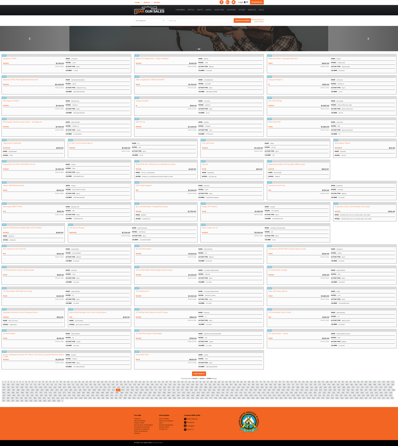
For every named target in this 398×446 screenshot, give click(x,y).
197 (17, 387)
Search (146, 2)
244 (233, 387)
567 (165, 398)
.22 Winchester (9, 334)
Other (241, 10)
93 (347, 382)
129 (108, 385)
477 (144, 395)
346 (316, 390)
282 (18, 390)
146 (183, 385)
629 (58, 401)
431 (320, 393)
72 (264, 382)
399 (169, 393)
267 (339, 387)
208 (69, 387)
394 (145, 393)
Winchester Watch (342, 143)
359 (375, 390)
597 (304, 398)
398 (164, 393)
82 (303, 382)
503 (269, 395)
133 (126, 385)
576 (206, 398)
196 (13, 387)
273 (367, 387)
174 (306, 385)
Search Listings (242, 20)
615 (388, 398)
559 (129, 398)
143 (170, 385)
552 (99, 398)
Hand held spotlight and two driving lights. (87, 312)
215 (101, 387)
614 (383, 398)
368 (22, 393)
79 (291, 382)
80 (296, 382)
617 (4, 401)
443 (376, 393)
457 (50, 395)
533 (12, 398)
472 (121, 395)
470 (111, 395)
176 (315, 385)
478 (149, 395)
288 (47, 390)
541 (49, 398)
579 (220, 398)
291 (61, 390)
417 (254, 393)
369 (27, 393)
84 (311, 382)
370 (31, 393)
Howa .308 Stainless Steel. (13, 185)
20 (68, 382)
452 (27, 395)
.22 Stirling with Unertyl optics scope (18, 270)
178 (324, 385)
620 (17, 401)
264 (325, 387)
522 (354, 395)
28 (98, 382)
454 (36, 395)
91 (339, 382)
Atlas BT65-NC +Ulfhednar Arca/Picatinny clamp (156, 164)
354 (352, 390)
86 (319, 382)
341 (292, 390)
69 (253, 382)
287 (42, 390)
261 (312, 387)
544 (62, 398)
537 (30, 398)
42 (151, 382)
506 (283, 395)
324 (214, 390)
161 (249, 385)
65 (237, 382)
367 (17, 393)
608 (356, 398)
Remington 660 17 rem (12, 207)
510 (303, 395)
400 (173, 393)
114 (43, 385)
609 (361, 398)
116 (52, 385)
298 (94, 390)
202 (40, 387)
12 (39, 382)
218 (114, 387)
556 (116, 398)
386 (107, 393)
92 (343, 382)
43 (155, 382)
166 (270, 385)
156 (227, 385)
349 (330, 390)
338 (278, 390)
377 (64, 393)
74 (272, 382)
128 (104, 385)
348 (325, 390)
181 (338, 385)
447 (4, 395)
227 (155, 387)
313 (165, 390)
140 (156, 385)
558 (125, 398)
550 (90, 398)
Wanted (252, 10)
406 (203, 393)
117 (56, 385)
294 (75, 390)
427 (300, 393)
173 (302, 385)
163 (257, 385)
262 (316, 387)
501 (260, 395)
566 (161, 398)
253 (275, 387)
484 (178, 395)
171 (293, 385)
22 (75, 382)
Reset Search (259, 21)
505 (279, 395)
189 (374, 385)
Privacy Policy (164, 427)
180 (333, 385)
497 (241, 395)
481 (163, 395)
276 (381, 387)
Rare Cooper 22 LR (210, 228)
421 (272, 393)
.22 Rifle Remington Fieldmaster (149, 334)
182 (342, 385)
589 (267, 398)
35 (124, 382)
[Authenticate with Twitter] (233, 2)
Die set (205, 164)
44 (159, 382)
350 (335, 390)
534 (17, 398)
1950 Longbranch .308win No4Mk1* (150, 80)
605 (342, 398)
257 (293, 387)
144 (174, 385)
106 (8, 385)
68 (249, 382)
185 (356, 385)
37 (132, 382)
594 (290, 398)
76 (280, 382)
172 (297, 385)
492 (217, 395)
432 (324, 393)
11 (36, 382)
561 (138, 398)
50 (182, 382)
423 (282, 393)
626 (44, 401)
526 (372, 395)
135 (134, 385)
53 (193, 382)
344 (306, 390)
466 (92, 395)
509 (298, 395)
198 (22, 387)
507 (288, 395)
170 (288, 385)
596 (299, 398)
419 (263, 393)
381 (83, 393)
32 (113, 382)
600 (318, 398)
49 (178, 382)
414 (240, 393)
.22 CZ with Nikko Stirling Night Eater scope (154, 270)
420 (268, 393)
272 (362, 387)
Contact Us (163, 429)
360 (380, 390)
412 (232, 393)
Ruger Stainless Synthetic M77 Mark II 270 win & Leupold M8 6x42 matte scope (33, 356)
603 (332, 398)
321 (200, 390)
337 (273, 390)
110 (27, 385)
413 (236, 393)
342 (297, 390)
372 (41, 393)
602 (327, 398)
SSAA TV (190, 429)
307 (137, 390)
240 (215, 387)
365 (8, 393)
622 (26, 401)
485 (183, 395)
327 (227, 390)
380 (78, 393)
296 (84, 390)
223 (136, 387)
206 (59, 387)
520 (345, 395)
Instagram (191, 426)
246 (243, 387)
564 (152, 398)
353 (348, 390)
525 (368, 395)
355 (357, 390)
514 (320, 395)
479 (153, 395)
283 (23, 390)
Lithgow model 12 (275, 80)
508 (293, 395)
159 (240, 385)
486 (187, 395)
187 (365, 385)
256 (289, 387)
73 (268, 382)
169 (284, 385)
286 (37, 390)
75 (276, 382)
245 (238, 387)
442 (371, 393)
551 (94, 398)
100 (374, 382)
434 (333, 393)
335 (264, 390)
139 (152, 385)
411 (227, 393)
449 (13, 395)
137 (143, 385)
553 (103, 398)
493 (222, 395)
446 (390, 393)
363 (393, 390)
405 (198, 393)
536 (26, 398)
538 (35, 398)
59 (215, 382)
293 (70, 390)
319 (191, 390)
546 (71, 398)
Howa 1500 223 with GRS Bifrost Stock (19, 164)
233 (182, 387)
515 (324, 395)
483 (173, 395)
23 (79, 382)
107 (13, 385)
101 (379, 382)
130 (113, 385)
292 (66, 390)
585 (248, 398)
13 (43, 382)
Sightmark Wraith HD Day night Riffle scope (286, 164)
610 (366, 398)
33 (117, 382)
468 (102, 395)
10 (32, 382)
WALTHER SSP (274, 122)
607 (351, 398)
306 (132, 390)
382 (88, 393)
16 (53, 382)
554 (107, 398)
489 (202, 395)
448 (8, 395)
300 (104, 390)
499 (251, 395)
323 (209, 390)
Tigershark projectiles (12, 143)
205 (55, 387)
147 (188, 385)
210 (79, 387)
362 (389, 390)
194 (4, 387)
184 (351, 385)
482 (168, 395)
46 (167, 382)
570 (179, 398)
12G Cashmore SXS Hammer (14, 249)
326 (223, 390)
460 (64, 395)
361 (384, 390)
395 (150, 393)
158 (235, 385)
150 (201, 385)
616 (392, 398)
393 (140, 393)
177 (319, 385)
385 (102, 393)
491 (212, 395)
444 (381, 393)
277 (385, 387)
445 (386, 393)
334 (260, 390)
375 (55, 393)
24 (83, 382)
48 (174, 382)
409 (218, 393)
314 (169, 390)
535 (21, 398)
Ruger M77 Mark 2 (210, 207)
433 (329, 393)
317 (182, 390)
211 (83, 387)
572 (188, 398)
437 (347, 393)
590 (272, 398)
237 (201, 387)
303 (118, 390)
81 (299, 382)
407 (208, 393)
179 (329, 385)
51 (186, 382)
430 (315, 393)
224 (141, 387)
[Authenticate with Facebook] (221, 2)
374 (50, 393)
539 (39, 398)
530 (390, 395)
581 (230, 398)
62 (226, 382)
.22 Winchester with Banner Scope (17, 291)
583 (239, 398)
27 (94, 382)
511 (307, 395)
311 (156, 390)
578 (215, 398)
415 (245, 393)
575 (202, 398)
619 (13, 401)
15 (50, 382)
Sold (261, 10)
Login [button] (241, 2)
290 (56, 390)
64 (234, 382)
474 (130, 395)
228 (159, 387)
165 (266, 385)
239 (210, 387)
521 (350, 395)
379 (74, 393)
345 (311, 390)
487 (192, 395)
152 (210, 385)
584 (243, 398)
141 (161, 385)
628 (54, 401)
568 (170, 398)
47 (170, 382)
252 (271, 387)
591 (276, 398)
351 (339, 390)
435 (338, 393)
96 (358, 382)
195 (8, 387)
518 (337, 395)
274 (371, 387)
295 (80, 390)
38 (136, 382)
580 (225, 398)
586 (253, 398)
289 (52, 390)
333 (255, 390)
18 (61, 382)
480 (158, 395)
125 (90, 385)
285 (32, 390)
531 (4, 398)
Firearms (180, 10)
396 (154, 393)
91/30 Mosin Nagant (144, 185)
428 (305, 393)
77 (284, 382)
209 (74, 387)
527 (377, 395)
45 (163, 382)
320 (196, 390)
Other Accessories (140, 431)
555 (112, 398)
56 (204, 382)
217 (109, 387)
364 (4, 393)
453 (32, 395)
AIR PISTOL (140, 122)
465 (88, 395)
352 (343, 390)
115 (48, 385)
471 (116, 395)
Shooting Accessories (142, 427)
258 (298, 387)
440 (362, 393)
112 (35, 385)
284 (27, 390)
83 (307, 382)
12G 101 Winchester (144, 249)
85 (315, 382)
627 (49, 401)
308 (142, 390)
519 (341, 395)
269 (348, 387)
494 (226, 395)
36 (128, 382)
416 (249, 393)
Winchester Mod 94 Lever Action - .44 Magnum (22, 122)
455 (41, 395)
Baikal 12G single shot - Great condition (152, 59)
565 (156, 398)
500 (255, 395)
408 (213, 393)
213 (92, 387)
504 (274, 395)
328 (232, 390)
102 (383, 382)
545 (67, 398)
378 (69, 393)
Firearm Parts (139, 423)
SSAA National (192, 419)
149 (197, 385)
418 (258, 393)
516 (328, 395)
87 (323, 382)
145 (179, 385)
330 (242, 390)
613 (379, 398)
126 (95, 385)
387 (112, 393)
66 (241, 382)
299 (99, 390)
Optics (191, 10)
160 (244, 385)
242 (224, 387)
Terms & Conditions (166, 421)
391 (131, 393)
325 (218, 390)
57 (208, 382)
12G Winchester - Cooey (278, 334)
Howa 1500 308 (142, 355)
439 (357, 393)
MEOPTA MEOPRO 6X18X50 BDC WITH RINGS (22, 228)
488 (197, 395)
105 (4, 385)
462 (74, 395)
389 (122, 393)
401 (179, 393)
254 (280, 387)
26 (90, 382)
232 (178, 387)
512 (311, 395)
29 (102, 382)
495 (231, 395)
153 (214, 385)
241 (220, 387)
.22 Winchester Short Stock (279, 312)
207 (64, 387)
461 (69, 395)
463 (78, 395)
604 (337, 398)
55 (200, 382)
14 (46, 382)
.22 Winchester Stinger (277, 270)
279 (4, 390)
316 (178, 390)
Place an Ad (257, 2)
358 (370, 390)
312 (160, 390)
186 (360, 385)
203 (45, 387)
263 (320, 387)
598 (308, 398)
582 (234, 398)
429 (310, 393)
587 (257, 398)
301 (108, 390)
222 (132, 387)
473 (125, 395)
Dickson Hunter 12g (276, 185)
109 (22, 385)
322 (205, 390)
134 (130, 385)
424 (286, 393)
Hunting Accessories (141, 429)
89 (331, 382)
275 (376, 387)
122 (77, 385)
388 (117, 393)
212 (88, 387)
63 (230, 382)
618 (8, 401)
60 (219, 382)
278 (390, 387)
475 (135, 395)
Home (137, 2)
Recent (157, 2)
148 (192, 385)
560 (134, 398)
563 (147, 398)
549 (85, 398)
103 (388, 382)
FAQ (160, 423)
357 (366, 390)
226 (150, 387)
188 (370, 385)
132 (121, 385)
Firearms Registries (166, 425)
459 (60, 395)
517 (332, 395)
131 (117, 385)
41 (147, 382)
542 (53, 398)
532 (8, 398)
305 (127, 390)
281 (13, 390)
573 (192, 398)
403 (188, 393)
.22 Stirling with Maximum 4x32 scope (152, 312)
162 (253, 385)
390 (126, 393)
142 (165, 385)
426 (296, 393)
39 (140, 382)
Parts (200, 10)
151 (206, 385)
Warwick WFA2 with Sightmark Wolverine (20, 80)
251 (266, 387)
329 (237, 390)
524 (363, 395)
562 (143, 398)
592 (281, 398)
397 (159, 393)
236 (196, 387)
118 (60, 385)
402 (183, 393)
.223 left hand (208, 143)
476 (139, 395)
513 (315, 395)
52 (189, 382)
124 (86, 385)
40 (144, 382)
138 (147, 385)
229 (164, 387)
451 (23, 395)
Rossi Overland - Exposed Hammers (283, 59)
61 (223, 382)
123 (82, 385)
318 (187, 390)
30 (106, 382)
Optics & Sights (139, 421)
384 (97, 393)
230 (169, 387)
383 (93, 393)
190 (379, 385)
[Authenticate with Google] (227, 2)
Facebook (190, 422)
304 (123, 390)
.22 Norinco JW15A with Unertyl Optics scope (287, 249)
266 (334, 387)
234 (187, 387)
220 (123, 387)
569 (174, 398)
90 (335, 382)
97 (362, 382)
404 (193, 393)
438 (352, 393)
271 (358, 387)
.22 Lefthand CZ (142, 291)
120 (69, 385)
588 (262, 398)
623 (31, 401)
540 (44, 398)
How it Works (164, 419)
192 (388, 385)
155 (223, 385)
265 (330, 387)
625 (40, 401)
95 (354, 382)
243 (229, 387)
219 (118, 387)
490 (207, 395)
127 (99, 385)
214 (96, 387)
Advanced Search (257, 19)
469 (107, 395)
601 (323, 398)
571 (184, 398)
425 (291, 393)
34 (121, 382)
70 (257, 382)
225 (146, 387)
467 (97, 395)
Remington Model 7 (11, 101)
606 (346, 398)
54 (197, 382)
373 (45, 393)
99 (370, 382)
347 (320, 390)
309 (147, 390)
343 (302, 390)
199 (26, 387)
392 (136, 393)
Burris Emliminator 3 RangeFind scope (152, 207)
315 (173, 390)
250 (262, 387)
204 (50, 387)
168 (279, 385)
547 (76, 398)
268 (343, 387)
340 (288, 390)
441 (367, 393)
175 (310, 385)
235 (192, 387)
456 (46, 395)
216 (105, 387)
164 (262, 385)
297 (89, 390)
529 (386, 395)
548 (80, 398)
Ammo (209, 10)
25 (87, 382)
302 (113, 390)
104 (392, 382)
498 (246, 395)
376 (59, 393)
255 (284, 387)
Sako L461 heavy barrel (277, 291)
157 (231, 385)
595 (295, 398)
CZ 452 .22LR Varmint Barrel (81, 143)
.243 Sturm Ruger (76, 228)
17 (57, 382)
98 (366, 382)
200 (31, 387)
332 (251, 390)
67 (245, 382)
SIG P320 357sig (275, 101)
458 (55, 395)
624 (35, 401)
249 (257, 387)
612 (375, 398)
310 (152, 390)
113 (39, 385)
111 (31, 385)
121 (73, 385)
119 (64, 385)
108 (17, 385)
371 (36, 393)
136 (139, 385)
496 (236, 395)
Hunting (231, 10)
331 (246, 390)
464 (83, 395)
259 (302, 387)
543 (58, 398)
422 (277, 393)
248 (252, 387)
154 (218, 385)
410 (223, 393)
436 (343, 393)
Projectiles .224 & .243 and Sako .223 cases (352, 207)
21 (72, 382)
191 (384, 385)
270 (353, 387)
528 (381, 395)
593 (285, 398)
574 (197, 398)
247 (247, 387)
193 (392, 385)
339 (283, 390)
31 (109, 382)
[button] (30, 38)
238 (205, 387)
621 (22, 401)
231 (174, 387)
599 (313, 398)
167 (275, 385)
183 (347, 385)
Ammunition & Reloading (143, 425)
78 (288, 382)
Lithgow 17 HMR (9, 59)
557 (120, 398)
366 (13, 393)
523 (359, 395)
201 (36, 387)
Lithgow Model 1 (142, 101)
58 (211, 382)
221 (128, 387)
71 (260, 382)
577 (211, 398)
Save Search (199, 374)
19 (64, 382)
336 (269, 390)
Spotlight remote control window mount (20, 312)
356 (361, 390)
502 (265, 395)
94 (351, 382)
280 (8, 390)
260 (307, 387)
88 (327, 382)
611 (370, 398)
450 (18, 395)
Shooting (219, 10)
